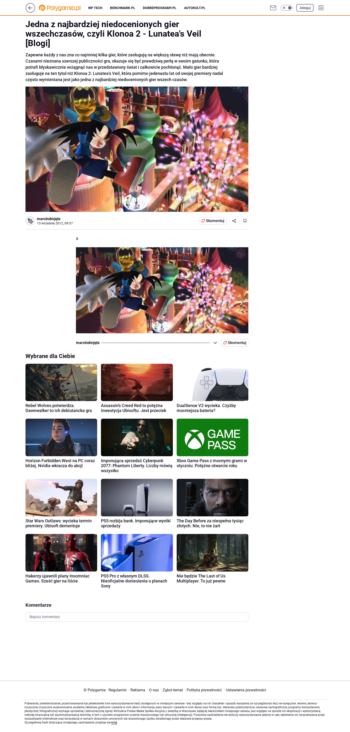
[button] (287, 8)
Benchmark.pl (122, 8)
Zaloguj (305, 8)
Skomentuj (215, 220)
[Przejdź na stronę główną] (30, 11)
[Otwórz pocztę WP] (273, 8)
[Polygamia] (63, 8)
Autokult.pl (194, 8)
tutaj (114, 722)
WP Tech (95, 8)
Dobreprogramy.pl (159, 8)
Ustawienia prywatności (245, 690)
